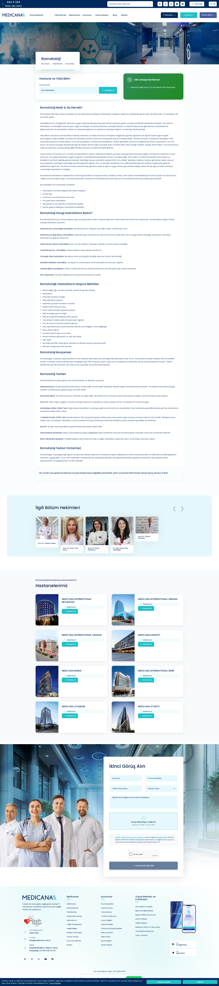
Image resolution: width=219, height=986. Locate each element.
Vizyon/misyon (107, 908)
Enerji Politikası (106, 945)
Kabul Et (200, 982)
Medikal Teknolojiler (74, 932)
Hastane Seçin (44, 85)
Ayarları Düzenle (163, 982)
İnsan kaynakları (107, 904)
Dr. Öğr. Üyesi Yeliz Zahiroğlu (120, 549)
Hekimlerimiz (72, 920)
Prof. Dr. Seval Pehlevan (93, 549)
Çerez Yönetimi (141, 935)
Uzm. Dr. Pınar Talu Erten (70, 549)
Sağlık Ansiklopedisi (74, 924)
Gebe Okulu (105, 937)
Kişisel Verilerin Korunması (145, 915)
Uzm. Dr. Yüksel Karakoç (144, 537)
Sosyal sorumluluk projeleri (111, 928)
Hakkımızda (71, 904)
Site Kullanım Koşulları (143, 906)
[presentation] (174, 508)
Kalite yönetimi (107, 932)
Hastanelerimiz (72, 908)
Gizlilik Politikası (141, 923)
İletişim (69, 945)
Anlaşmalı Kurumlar (74, 916)
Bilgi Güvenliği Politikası (144, 911)
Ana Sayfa (45, 64)
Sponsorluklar (106, 941)
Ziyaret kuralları (107, 924)
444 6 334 (34, 933)
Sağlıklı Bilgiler (72, 928)
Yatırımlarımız (106, 912)
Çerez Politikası (55, 983)
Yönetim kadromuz (108, 916)
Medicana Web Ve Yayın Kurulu (147, 927)
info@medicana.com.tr (40, 940)
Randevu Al (71, 611)
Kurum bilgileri (106, 920)
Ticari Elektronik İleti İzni (144, 931)
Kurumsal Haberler (74, 941)
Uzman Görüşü (72, 937)
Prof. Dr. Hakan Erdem (47, 543)
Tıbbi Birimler (57, 64)
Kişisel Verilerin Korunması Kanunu (129, 837)
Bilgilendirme (160, 837)
